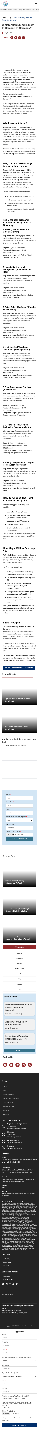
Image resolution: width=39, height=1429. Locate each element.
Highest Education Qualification (12, 1373)
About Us (6, 1114)
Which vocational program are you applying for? (17, 1357)
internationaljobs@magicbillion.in (16, 1128)
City (3, 1380)
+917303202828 (11, 1126)
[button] (36, 4)
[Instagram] (24, 1065)
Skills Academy (8, 1102)
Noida (7, 1028)
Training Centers (8, 1106)
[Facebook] (5, 1065)
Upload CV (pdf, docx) (13, 831)
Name (8, 794)
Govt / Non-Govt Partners (11, 1098)
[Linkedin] (11, 1065)
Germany (7, 1014)
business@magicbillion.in (14, 1148)
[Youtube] (17, 1065)
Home (4, 18)
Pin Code (5, 1388)
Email (8, 809)
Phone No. (9, 802)
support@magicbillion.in (14, 1137)
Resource (6, 1110)
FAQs (10, 18)
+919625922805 (11, 1134)
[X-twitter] (30, 1065)
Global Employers (8, 1094)
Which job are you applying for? (16, 817)
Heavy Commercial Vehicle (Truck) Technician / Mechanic (18, 1007)
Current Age (10, 824)
